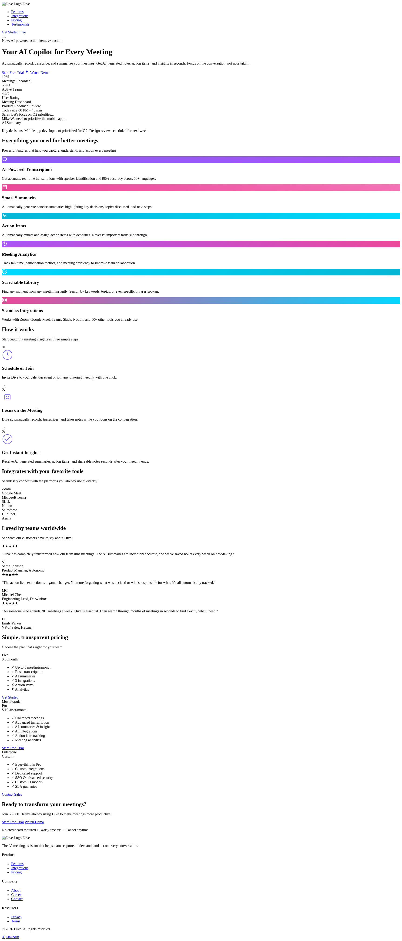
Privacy (16, 917)
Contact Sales (12, 794)
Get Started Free (14, 32)
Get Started (10, 697)
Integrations (19, 16)
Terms (15, 921)
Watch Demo (39, 73)
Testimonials (20, 24)
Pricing (16, 20)
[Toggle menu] (4, 37)
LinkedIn (12, 937)
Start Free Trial (13, 73)
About (15, 890)
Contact (17, 899)
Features (17, 12)
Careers (16, 895)
